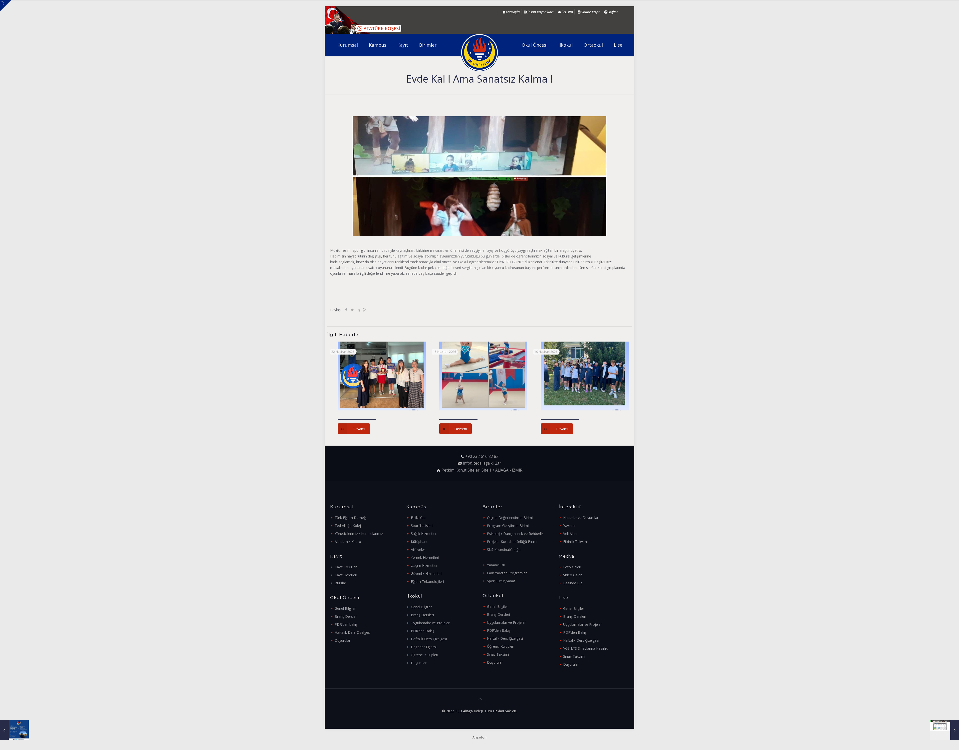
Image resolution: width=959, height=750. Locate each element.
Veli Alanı (570, 533)
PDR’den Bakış (422, 630)
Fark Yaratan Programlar (507, 573)
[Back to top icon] (479, 699)
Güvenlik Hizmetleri (426, 573)
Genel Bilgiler (345, 608)
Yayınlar (569, 525)
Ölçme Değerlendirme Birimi (510, 517)
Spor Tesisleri (422, 525)
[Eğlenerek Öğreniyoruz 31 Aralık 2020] (944, 730)
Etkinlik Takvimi (575, 541)
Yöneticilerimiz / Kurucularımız (359, 533)
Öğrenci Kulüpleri (424, 654)
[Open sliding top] (5, 5)
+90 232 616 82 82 (481, 456)
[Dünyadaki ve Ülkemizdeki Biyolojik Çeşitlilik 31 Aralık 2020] (14, 730)
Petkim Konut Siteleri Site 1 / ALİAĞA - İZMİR (482, 470)
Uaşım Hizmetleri (424, 565)
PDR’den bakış (346, 624)
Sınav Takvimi (498, 654)
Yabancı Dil (496, 565)
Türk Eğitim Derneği (351, 517)
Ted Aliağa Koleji (348, 525)
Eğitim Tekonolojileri (427, 581)
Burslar (340, 583)
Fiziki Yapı (418, 517)
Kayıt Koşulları (346, 567)
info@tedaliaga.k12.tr (482, 463)
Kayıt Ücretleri (346, 575)
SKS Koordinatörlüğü (503, 549)
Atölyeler (418, 549)
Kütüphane (419, 541)
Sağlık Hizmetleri (424, 533)
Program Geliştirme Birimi (508, 525)
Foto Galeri (572, 567)
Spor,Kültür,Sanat (501, 581)
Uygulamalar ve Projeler (430, 623)
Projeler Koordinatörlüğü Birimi (512, 541)
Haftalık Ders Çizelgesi (353, 632)
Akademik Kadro (348, 541)
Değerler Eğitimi (424, 646)
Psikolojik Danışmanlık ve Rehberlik (515, 533)
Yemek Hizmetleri (425, 557)
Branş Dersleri (346, 616)
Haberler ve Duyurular (580, 517)
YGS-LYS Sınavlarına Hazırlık (585, 648)
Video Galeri (572, 575)
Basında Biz (572, 583)
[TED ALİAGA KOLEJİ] (479, 52)
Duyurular (342, 640)
